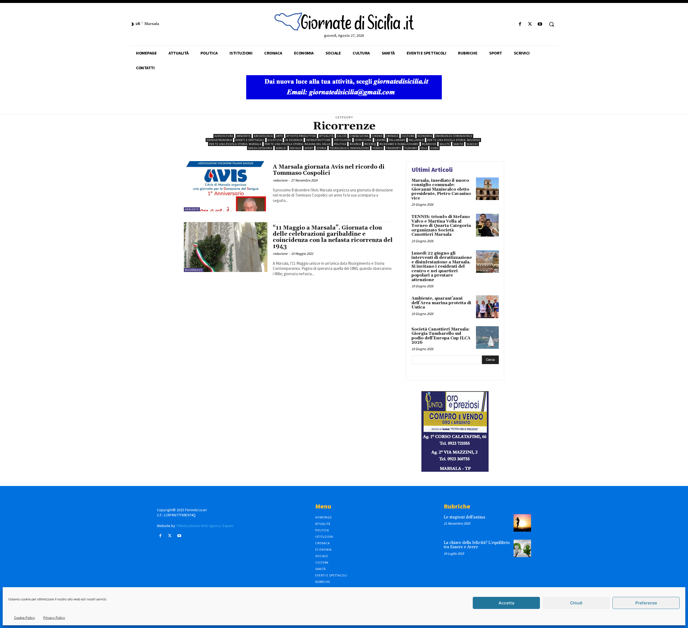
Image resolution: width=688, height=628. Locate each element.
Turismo (410, 148)
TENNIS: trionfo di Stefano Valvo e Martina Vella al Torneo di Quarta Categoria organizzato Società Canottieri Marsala (441, 225)
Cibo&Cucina (359, 136)
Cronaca (392, 136)
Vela (424, 148)
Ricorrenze (193, 270)
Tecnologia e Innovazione (349, 148)
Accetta (506, 602)
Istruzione (363, 140)
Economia (425, 136)
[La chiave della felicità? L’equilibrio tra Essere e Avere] (522, 548)
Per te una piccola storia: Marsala (235, 144)
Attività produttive (301, 136)
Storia (321, 148)
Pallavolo (416, 140)
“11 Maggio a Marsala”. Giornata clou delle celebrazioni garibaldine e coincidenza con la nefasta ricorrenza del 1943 (333, 237)
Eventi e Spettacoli (249, 140)
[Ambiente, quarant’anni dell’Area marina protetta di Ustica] (487, 306)
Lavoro (380, 140)
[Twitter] (530, 24)
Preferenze (646, 602)
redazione (280, 180)
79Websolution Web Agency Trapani (204, 525)
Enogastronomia (219, 140)
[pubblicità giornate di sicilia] (344, 98)
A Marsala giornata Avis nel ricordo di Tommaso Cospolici (329, 170)
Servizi (281, 148)
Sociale (295, 148)
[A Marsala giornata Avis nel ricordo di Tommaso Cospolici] (225, 186)
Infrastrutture (318, 140)
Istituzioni (342, 140)
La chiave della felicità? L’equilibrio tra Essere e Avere (477, 545)
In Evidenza (294, 140)
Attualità (326, 136)
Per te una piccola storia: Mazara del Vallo (298, 144)
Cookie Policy (24, 618)
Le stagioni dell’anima (464, 517)
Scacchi (472, 144)
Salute (445, 144)
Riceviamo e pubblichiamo (398, 144)
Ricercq (370, 144)
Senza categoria (260, 148)
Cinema (377, 136)
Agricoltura (223, 136)
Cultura (408, 136)
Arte (279, 136)
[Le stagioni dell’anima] (522, 523)
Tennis (377, 148)
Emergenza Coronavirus (453, 136)
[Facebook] (520, 24)
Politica (340, 144)
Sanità (458, 144)
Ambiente (243, 136)
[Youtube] (540, 24)
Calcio (341, 136)
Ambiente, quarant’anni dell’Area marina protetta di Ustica (441, 303)
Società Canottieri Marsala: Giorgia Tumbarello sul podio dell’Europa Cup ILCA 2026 (440, 336)
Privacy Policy (54, 618)
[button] (551, 24)
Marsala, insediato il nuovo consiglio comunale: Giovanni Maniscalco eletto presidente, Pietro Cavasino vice (441, 189)
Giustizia (275, 140)
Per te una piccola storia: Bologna (453, 140)
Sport (308, 148)
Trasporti (393, 148)
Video (435, 148)
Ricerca (355, 144)
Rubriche (429, 144)
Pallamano (397, 140)
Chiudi (576, 602)
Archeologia (263, 136)
